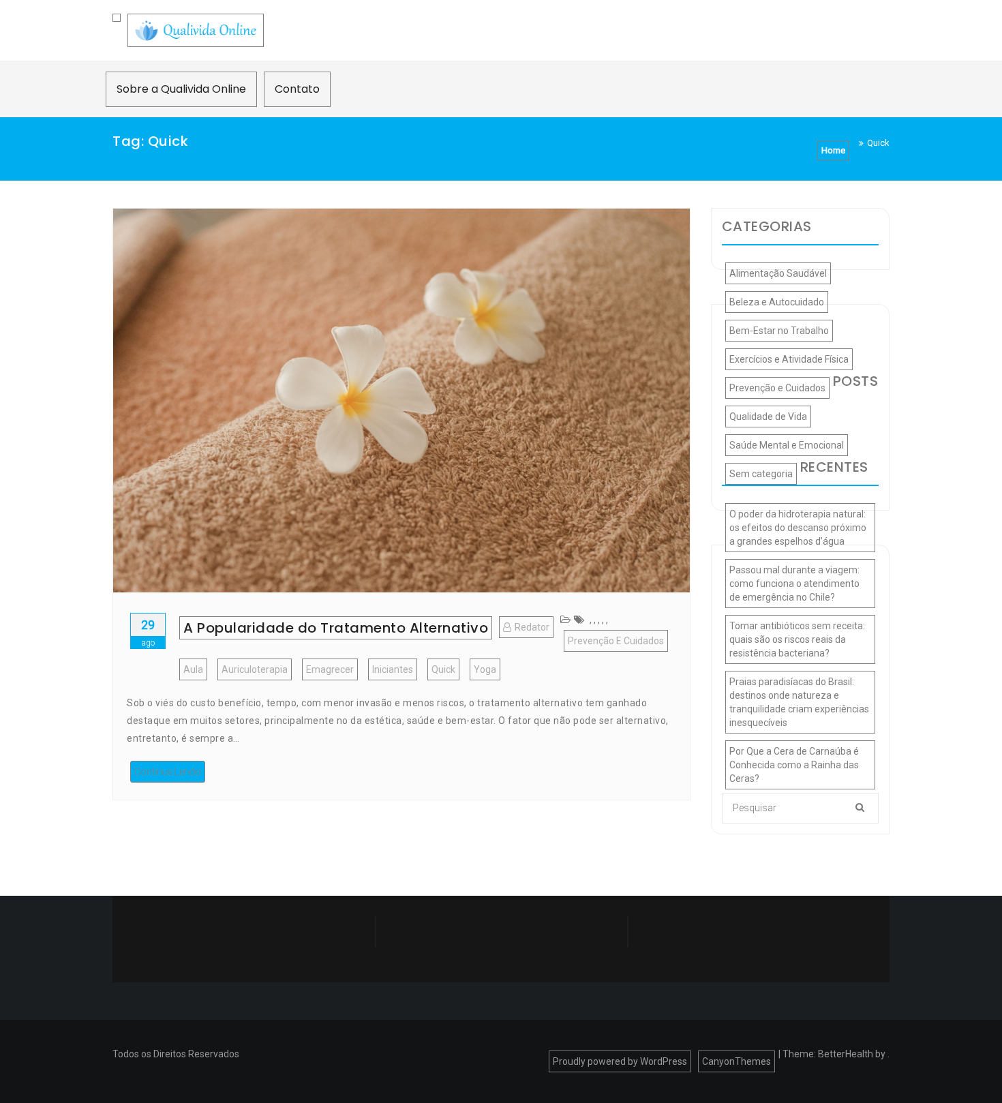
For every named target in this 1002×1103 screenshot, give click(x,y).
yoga (485, 669)
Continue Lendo (167, 771)
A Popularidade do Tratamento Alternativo (335, 627)
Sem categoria (761, 473)
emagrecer (330, 669)
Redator (532, 627)
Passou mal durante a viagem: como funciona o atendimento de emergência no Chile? (794, 583)
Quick (443, 669)
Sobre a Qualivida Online (181, 89)
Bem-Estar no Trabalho (779, 330)
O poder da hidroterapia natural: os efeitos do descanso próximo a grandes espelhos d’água (797, 528)
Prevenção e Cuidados (616, 640)
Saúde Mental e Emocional (786, 445)
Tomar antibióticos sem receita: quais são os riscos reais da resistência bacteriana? (797, 639)
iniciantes (392, 669)
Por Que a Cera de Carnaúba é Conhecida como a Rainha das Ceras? (794, 765)
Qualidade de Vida (768, 416)
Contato (297, 89)
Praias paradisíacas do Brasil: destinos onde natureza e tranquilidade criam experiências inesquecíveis (799, 702)
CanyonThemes (736, 1061)
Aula (193, 669)
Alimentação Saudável (778, 273)
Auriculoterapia (255, 669)
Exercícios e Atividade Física (789, 359)
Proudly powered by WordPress (620, 1061)
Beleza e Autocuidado (776, 302)
